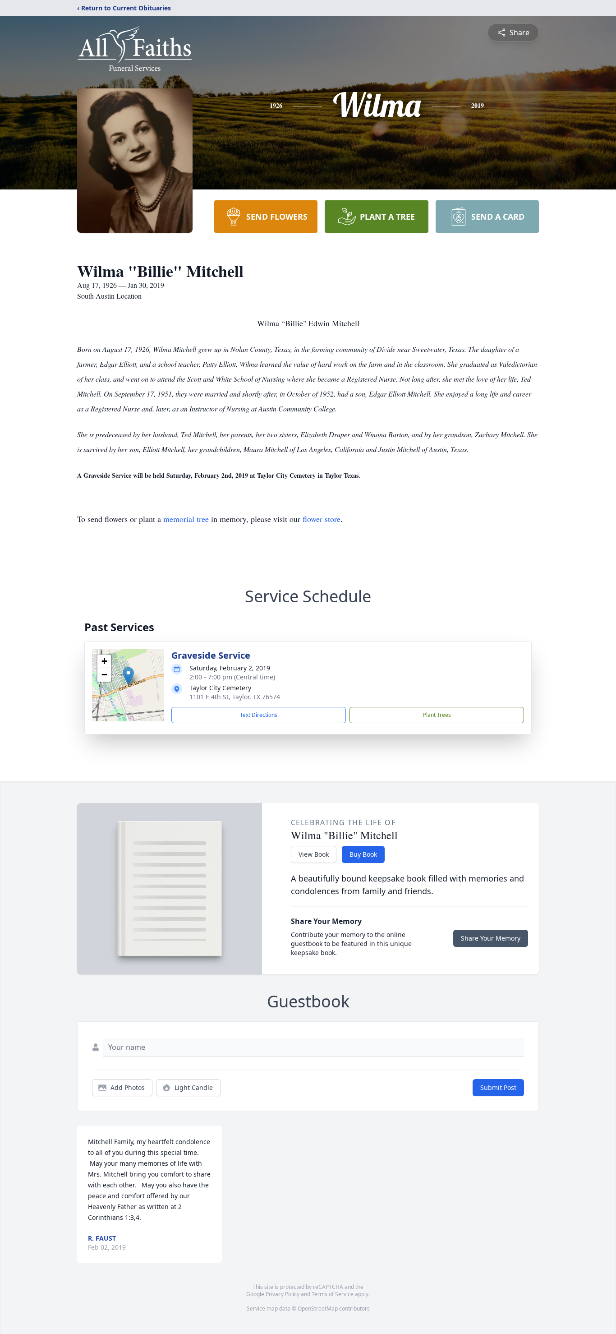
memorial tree (186, 518)
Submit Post (498, 1087)
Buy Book (363, 854)
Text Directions (258, 715)
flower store (321, 518)
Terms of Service (333, 1294)
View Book (314, 854)
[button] (128, 676)
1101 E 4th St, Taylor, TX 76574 (234, 696)
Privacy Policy (282, 1294)
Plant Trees (437, 715)
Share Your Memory (490, 938)
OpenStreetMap (318, 1308)
